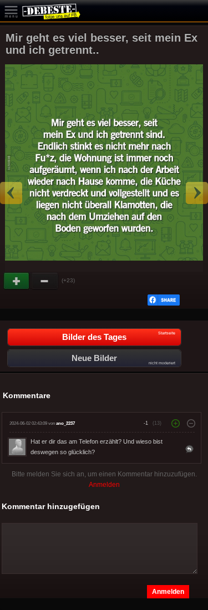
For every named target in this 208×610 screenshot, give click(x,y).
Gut (17, 281)
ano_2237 (65, 423)
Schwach (45, 281)
